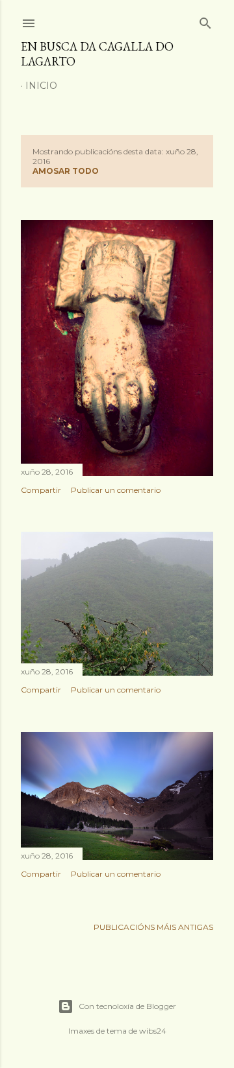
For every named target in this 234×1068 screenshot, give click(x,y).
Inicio (41, 85)
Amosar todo (65, 171)
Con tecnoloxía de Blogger (127, 1006)
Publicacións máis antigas (153, 927)
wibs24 (152, 1031)
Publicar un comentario (116, 490)
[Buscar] (205, 20)
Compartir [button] (41, 490)
